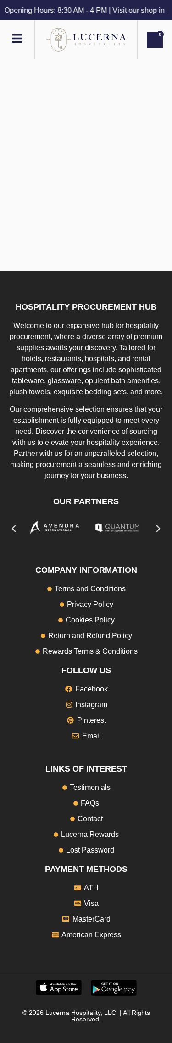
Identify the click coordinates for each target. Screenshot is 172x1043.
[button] (13, 528)
